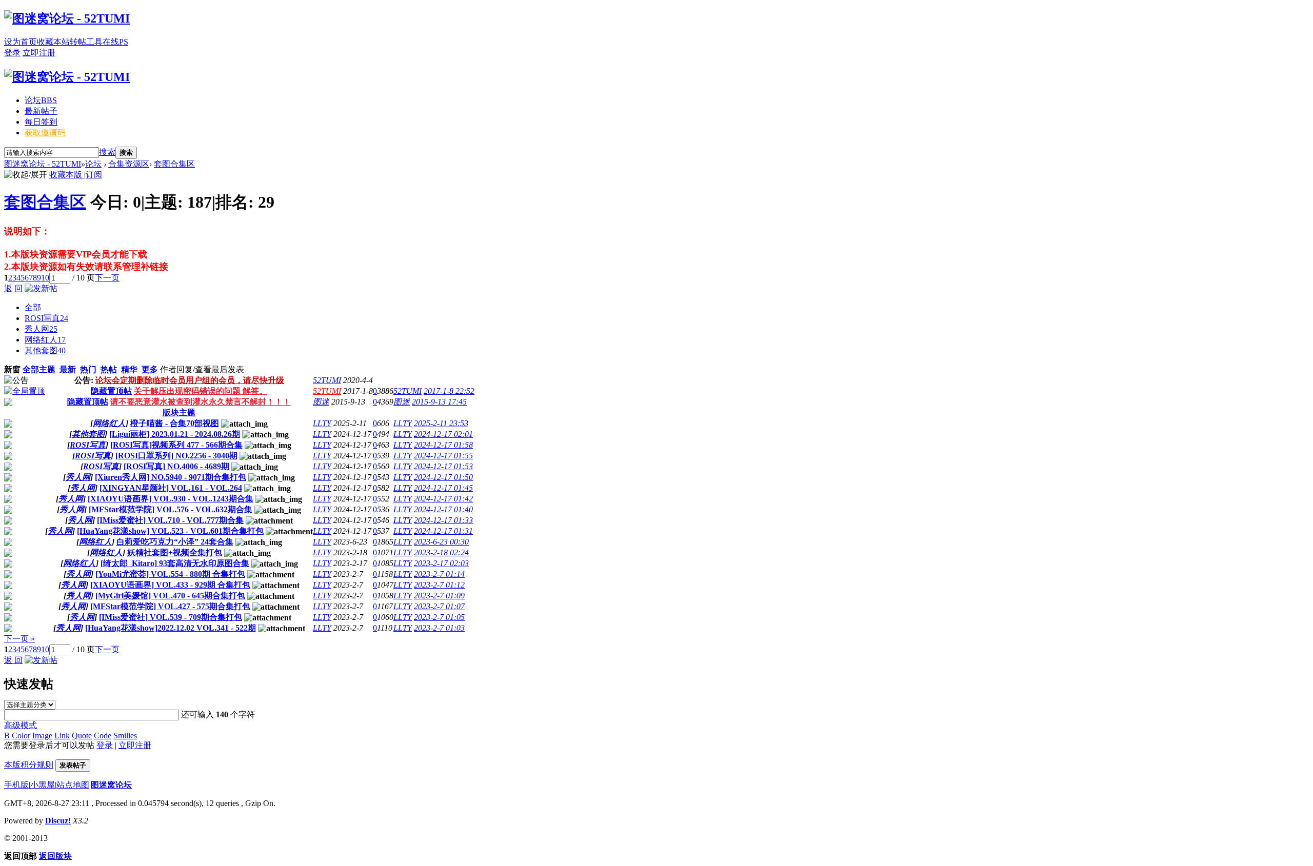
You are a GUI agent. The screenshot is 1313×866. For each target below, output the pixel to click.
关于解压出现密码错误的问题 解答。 (200, 391)
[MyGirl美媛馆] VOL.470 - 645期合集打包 (170, 595)
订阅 (94, 174)
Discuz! (58, 820)
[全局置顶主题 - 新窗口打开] (24, 391)
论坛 (41, 100)
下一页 (107, 277)
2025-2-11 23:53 (441, 423)
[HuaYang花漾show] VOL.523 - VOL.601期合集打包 (170, 531)
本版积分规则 (28, 764)
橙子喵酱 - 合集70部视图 (174, 423)
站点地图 (72, 784)
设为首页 (20, 41)
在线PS (115, 41)
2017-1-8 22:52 (449, 391)
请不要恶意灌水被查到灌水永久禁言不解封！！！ (200, 401)
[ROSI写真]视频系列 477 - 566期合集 (176, 444)
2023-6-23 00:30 (441, 541)
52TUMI (327, 380)
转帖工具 (86, 41)
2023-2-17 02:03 (441, 563)
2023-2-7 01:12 (439, 584)
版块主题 (179, 412)
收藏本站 (53, 41)
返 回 (13, 288)
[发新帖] (41, 288)
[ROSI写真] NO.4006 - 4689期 (176, 466)
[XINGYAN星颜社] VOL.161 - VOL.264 (171, 488)
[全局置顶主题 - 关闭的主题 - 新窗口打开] (8, 403)
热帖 (109, 369)
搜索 (107, 152)
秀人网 (41, 329)
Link (62, 735)
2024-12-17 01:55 (443, 455)
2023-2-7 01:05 (439, 617)
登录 (12, 52)
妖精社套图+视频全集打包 (174, 552)
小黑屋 (42, 784)
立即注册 (39, 52)
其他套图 (45, 350)
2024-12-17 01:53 (443, 466)
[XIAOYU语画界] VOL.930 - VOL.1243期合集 (170, 498)
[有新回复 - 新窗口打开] (8, 424)
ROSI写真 (46, 318)
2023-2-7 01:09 (439, 595)
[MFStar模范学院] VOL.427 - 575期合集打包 (170, 606)
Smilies (125, 735)
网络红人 (45, 339)
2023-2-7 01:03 (439, 627)
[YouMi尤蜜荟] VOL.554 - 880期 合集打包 (170, 574)
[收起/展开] (25, 175)
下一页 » (19, 638)
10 (45, 277)
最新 (67, 369)
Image (42, 735)
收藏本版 (66, 174)
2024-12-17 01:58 (443, 444)
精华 (129, 369)
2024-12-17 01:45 (443, 488)
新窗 (12, 369)
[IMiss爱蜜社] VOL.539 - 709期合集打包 (170, 617)
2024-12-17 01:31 (443, 531)
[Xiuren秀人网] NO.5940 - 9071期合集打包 (170, 477)
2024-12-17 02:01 (443, 434)
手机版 (16, 784)
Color (21, 735)
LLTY (322, 423)
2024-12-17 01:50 (443, 477)
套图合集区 (174, 163)
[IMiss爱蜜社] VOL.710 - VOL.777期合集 (170, 520)
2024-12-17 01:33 (443, 520)
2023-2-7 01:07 (439, 606)
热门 (88, 369)
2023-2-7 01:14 (439, 574)
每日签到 (41, 121)
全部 (33, 307)
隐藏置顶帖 (111, 391)
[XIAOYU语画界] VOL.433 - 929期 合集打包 (170, 584)
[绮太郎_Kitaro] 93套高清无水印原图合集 (175, 563)
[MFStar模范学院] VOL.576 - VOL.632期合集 (170, 509)
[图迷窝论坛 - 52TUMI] (67, 18)
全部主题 (39, 369)
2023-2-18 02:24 (441, 552)
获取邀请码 (45, 132)
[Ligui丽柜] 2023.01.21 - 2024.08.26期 (174, 434)
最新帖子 (41, 111)
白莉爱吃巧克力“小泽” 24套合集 (174, 541)
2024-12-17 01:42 (443, 498)
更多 (150, 369)
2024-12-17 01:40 (443, 509)
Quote (82, 735)
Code (102, 735)
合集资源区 (128, 163)
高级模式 (20, 725)
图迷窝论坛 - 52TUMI (42, 163)
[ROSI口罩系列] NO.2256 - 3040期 (176, 455)
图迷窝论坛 (111, 784)
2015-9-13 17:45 (439, 401)
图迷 (321, 401)
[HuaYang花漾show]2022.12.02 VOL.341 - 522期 (170, 627)
